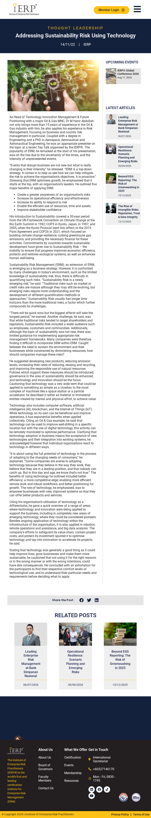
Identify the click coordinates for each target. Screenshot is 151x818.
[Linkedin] (91, 789)
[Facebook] (99, 789)
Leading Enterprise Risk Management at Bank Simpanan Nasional (128, 124)
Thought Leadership (76, 28)
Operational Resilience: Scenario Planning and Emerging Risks (127, 154)
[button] (81, 600)
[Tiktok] (107, 789)
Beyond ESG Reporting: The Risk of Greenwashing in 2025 (120, 660)
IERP (87, 44)
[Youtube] (91, 796)
